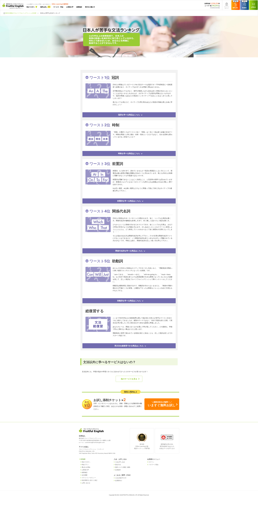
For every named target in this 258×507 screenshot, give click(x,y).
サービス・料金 (58, 7)
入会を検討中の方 (120, 478)
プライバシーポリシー (89, 477)
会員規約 (118, 470)
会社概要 (84, 475)
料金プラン (85, 464)
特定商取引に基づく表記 (89, 480)
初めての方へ (31, 7)
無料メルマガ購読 (120, 467)
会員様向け (118, 480)
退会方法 (118, 464)
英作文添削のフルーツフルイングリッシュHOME (20, 13)
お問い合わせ (86, 483)
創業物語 (79, 7)
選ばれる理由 (86, 467)
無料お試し (44, 7)
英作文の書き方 (90, 7)
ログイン (151, 462)
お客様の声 (69, 7)
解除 (128, 467)
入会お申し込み (120, 462)
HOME (82, 459)
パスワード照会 (153, 464)
